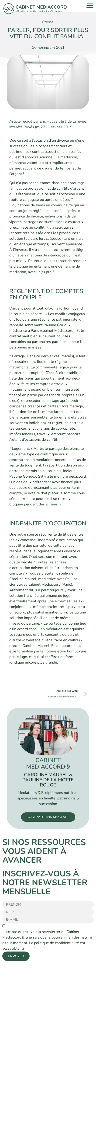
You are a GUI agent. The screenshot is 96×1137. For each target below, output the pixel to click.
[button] (89, 5)
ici (22, 948)
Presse (48, 22)
